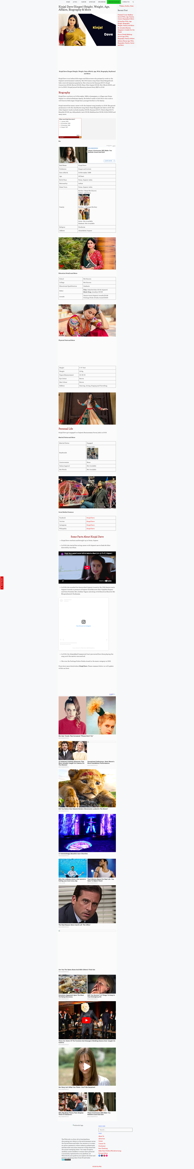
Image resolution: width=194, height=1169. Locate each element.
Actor (75, 2)
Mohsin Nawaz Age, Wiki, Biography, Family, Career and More (126, 43)
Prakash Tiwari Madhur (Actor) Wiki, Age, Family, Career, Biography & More (126, 17)
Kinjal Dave (91, 518)
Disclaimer (102, 1146)
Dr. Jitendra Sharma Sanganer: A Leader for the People (126, 30)
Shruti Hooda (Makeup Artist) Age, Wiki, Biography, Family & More (126, 36)
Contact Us (125, 2)
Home (68, 2)
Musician (92, 2)
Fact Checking (103, 1148)
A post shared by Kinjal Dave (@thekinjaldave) (84, 648)
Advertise (102, 1138)
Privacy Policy (103, 1153)
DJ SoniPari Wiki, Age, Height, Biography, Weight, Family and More (126, 23)
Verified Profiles (113, 2)
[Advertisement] (87, 59)
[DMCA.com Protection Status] (66, 1160)
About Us (101, 1136)
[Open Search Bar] (133, 2)
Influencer (101, 2)
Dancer (83, 2)
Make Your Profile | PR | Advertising (110, 1151)
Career (101, 1141)
